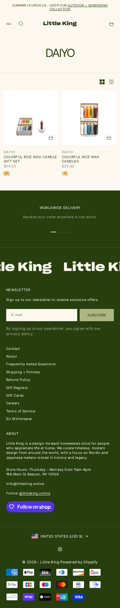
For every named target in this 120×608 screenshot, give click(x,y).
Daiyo (9, 152)
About (11, 356)
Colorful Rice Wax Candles (80, 159)
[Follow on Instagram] (60, 549)
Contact (13, 348)
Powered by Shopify (79, 562)
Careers (12, 403)
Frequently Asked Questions (31, 364)
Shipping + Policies (23, 372)
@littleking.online (34, 493)
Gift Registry (17, 388)
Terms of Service (20, 411)
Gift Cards (15, 395)
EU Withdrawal (19, 419)
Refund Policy (18, 380)
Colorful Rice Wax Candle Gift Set (30, 159)
